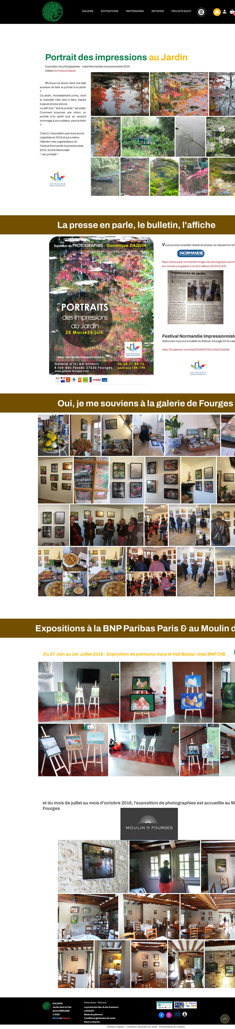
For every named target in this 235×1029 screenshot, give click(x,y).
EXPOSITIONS (109, 11)
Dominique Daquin (64, 70)
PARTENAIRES (135, 11)
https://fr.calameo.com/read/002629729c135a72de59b (196, 349)
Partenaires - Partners (95, 1002)
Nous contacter (92, 1022)
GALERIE (87, 11)
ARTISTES (157, 11)
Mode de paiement (93, 1014)
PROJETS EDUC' (181, 11)
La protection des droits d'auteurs (101, 1007)
